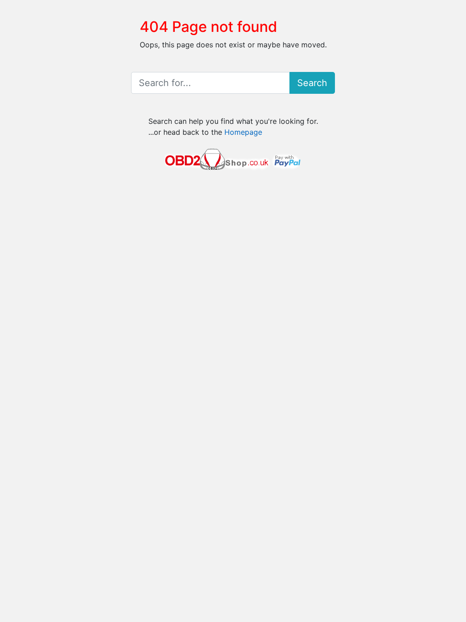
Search (312, 82)
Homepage (243, 132)
